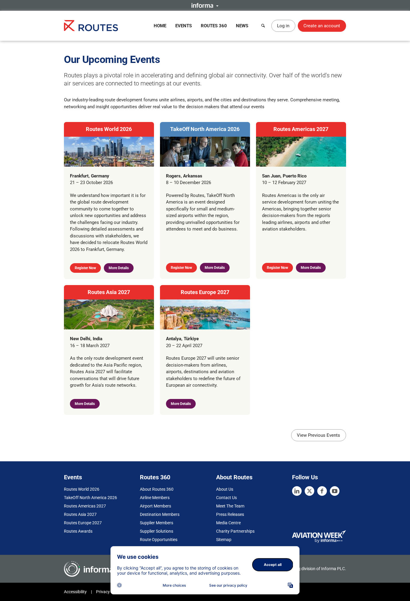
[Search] (263, 26)
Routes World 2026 (109, 129)
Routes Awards (78, 531)
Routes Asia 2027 (109, 292)
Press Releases (230, 514)
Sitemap (223, 539)
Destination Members (159, 514)
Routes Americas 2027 (300, 129)
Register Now (85, 268)
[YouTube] (334, 491)
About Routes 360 (156, 489)
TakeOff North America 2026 (205, 129)
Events (183, 25)
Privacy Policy (109, 591)
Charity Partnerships (235, 531)
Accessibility (75, 591)
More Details (119, 268)
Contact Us (226, 497)
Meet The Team (230, 506)
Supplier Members (156, 522)
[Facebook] (322, 491)
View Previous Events (318, 435)
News (242, 25)
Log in (283, 25)
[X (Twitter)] (309, 491)
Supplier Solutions (156, 531)
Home (160, 25)
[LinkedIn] (297, 491)
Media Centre (228, 522)
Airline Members (155, 497)
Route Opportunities (158, 539)
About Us (224, 489)
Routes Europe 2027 (205, 292)
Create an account (321, 25)
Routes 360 (214, 25)
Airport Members (155, 506)
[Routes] (91, 25)
